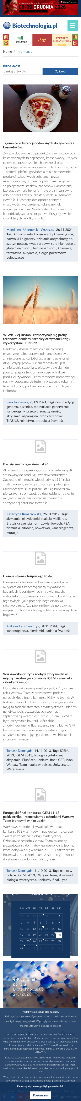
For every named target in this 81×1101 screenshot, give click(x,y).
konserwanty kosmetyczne (53, 234)
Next (66, 894)
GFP (61, 760)
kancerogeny (15, 411)
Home (7, 51)
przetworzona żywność (43, 411)
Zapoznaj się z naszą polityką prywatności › (40, 1086)
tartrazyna (13, 253)
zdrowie (27, 528)
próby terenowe (51, 416)
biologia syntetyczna (49, 755)
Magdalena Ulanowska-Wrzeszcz (30, 229)
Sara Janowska (17, 402)
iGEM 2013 (24, 755)
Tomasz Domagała (19, 750)
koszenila (64, 248)
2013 (10, 755)
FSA (67, 523)
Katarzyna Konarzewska (23, 514)
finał (53, 760)
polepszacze (15, 257)
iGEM (64, 750)
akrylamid (30, 253)
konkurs (42, 760)
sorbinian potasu (63, 243)
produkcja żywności (50, 420)
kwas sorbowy (39, 243)
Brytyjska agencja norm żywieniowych (34, 523)
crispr (59, 402)
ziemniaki (13, 528)
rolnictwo (27, 420)
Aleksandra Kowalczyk (22, 626)
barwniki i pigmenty (20, 239)
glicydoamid (31, 518)
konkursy (44, 880)
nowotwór (42, 528)
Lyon (69, 760)
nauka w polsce (39, 764)
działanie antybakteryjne (54, 239)
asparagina (30, 416)
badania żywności (58, 630)
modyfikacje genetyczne (51, 407)
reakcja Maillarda (53, 518)
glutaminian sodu (18, 248)
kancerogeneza (62, 528)
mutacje (12, 533)
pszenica (26, 407)
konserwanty (23, 234)
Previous (14, 894)
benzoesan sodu (44, 248)
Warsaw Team (16, 764)
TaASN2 (12, 420)
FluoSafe (28, 760)
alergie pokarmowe (52, 253)
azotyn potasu (16, 243)
